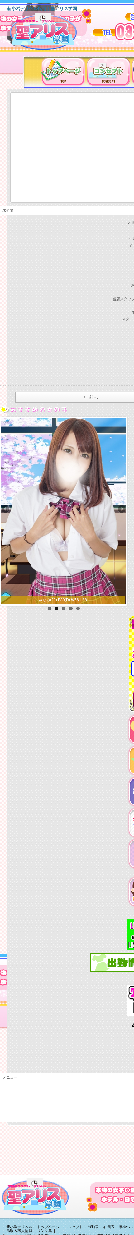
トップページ (48, 1227)
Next (121, 509)
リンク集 (44, 1230)
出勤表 (93, 1227)
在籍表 (109, 1227)
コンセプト (73, 1227)
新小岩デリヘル (19, 1227)
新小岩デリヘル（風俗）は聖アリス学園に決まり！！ (51, 33)
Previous (6, 509)
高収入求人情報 (19, 1230)
